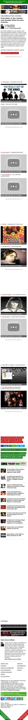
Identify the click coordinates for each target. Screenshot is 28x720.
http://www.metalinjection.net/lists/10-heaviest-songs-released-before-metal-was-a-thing (13, 50)
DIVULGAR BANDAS (6, 670)
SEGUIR (3, 674)
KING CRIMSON (6, 174)
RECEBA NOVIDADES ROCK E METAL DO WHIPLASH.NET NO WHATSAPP (14, 2)
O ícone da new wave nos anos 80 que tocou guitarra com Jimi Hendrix (16, 514)
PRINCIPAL (20, 663)
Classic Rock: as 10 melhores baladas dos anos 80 (15, 527)
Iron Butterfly (13, 439)
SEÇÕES (19, 670)
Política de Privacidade (14, 690)
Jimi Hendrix (18, 15)
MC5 (3, 104)
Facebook (10, 455)
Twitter (23, 455)
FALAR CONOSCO (5, 676)
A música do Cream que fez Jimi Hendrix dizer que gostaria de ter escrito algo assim (16, 507)
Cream (20, 439)
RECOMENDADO (21, 665)
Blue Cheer (12, 442)
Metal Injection (11, 26)
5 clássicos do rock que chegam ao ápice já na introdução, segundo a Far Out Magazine (16, 521)
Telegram (3, 455)
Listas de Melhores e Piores (7, 15)
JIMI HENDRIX (9, 387)
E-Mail (16, 457)
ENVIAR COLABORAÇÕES (7, 668)
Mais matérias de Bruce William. (13, 659)
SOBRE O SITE (4, 663)
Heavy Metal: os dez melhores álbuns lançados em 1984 (15, 534)
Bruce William (11, 25)
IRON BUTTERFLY (7, 294)
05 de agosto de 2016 (15, 28)
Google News (10, 457)
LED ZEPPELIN (6, 316)
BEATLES (7, 246)
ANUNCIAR (3, 665)
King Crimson (4, 442)
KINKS (7, 82)
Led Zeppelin (4, 439)
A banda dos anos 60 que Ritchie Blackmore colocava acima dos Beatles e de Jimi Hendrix (16, 500)
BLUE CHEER (6, 152)
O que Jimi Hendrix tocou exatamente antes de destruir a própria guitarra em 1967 (15, 493)
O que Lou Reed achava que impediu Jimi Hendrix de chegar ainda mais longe (16, 486)
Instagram (17, 455)
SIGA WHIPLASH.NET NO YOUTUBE (11, 101)
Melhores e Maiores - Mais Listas (9, 53)
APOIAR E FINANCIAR (6, 672)
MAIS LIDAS (20, 668)
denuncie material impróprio (8, 688)
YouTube (3, 457)
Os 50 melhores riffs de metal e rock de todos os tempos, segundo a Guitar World (15, 471)
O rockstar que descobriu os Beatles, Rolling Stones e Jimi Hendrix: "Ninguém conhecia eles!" (15, 478)
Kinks (21, 442)
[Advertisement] (12, 139)
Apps (21, 457)
